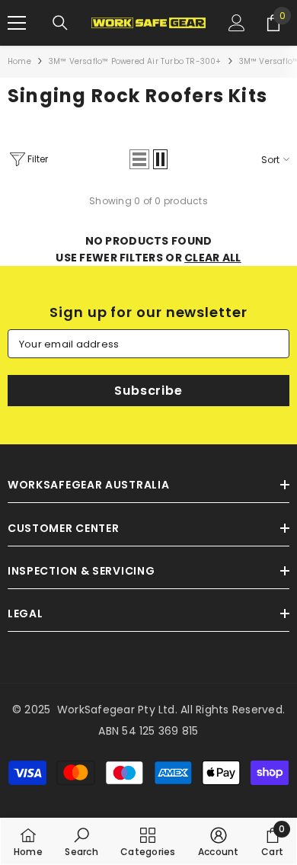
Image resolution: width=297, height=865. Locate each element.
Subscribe (148, 390)
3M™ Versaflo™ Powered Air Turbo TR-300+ (135, 61)
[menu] (17, 23)
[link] (81, 841)
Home (19, 61)
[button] (139, 159)
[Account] (236, 22)
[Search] (60, 23)
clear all (212, 257)
